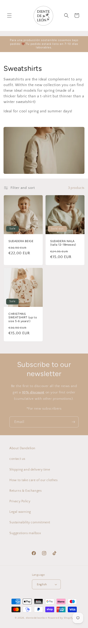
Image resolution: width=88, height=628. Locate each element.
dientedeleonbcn (36, 618)
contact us (17, 459)
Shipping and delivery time (29, 470)
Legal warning (20, 512)
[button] (9, 15)
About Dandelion (22, 448)
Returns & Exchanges (25, 491)
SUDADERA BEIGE (20, 241)
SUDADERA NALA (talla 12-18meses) (63, 243)
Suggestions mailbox (25, 533)
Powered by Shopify (60, 618)
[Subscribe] (73, 421)
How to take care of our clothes (33, 480)
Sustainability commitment (29, 522)
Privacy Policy (19, 501)
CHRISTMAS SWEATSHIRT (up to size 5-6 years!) (22, 317)
